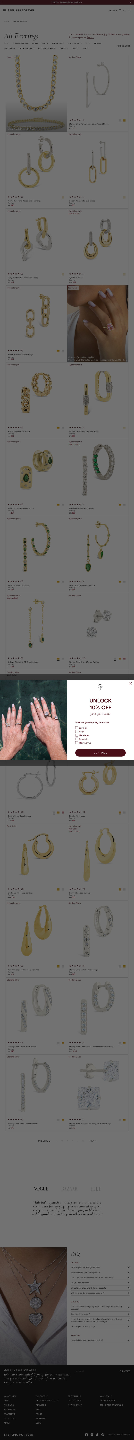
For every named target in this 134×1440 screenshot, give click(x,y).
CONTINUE (100, 752)
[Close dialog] (130, 683)
